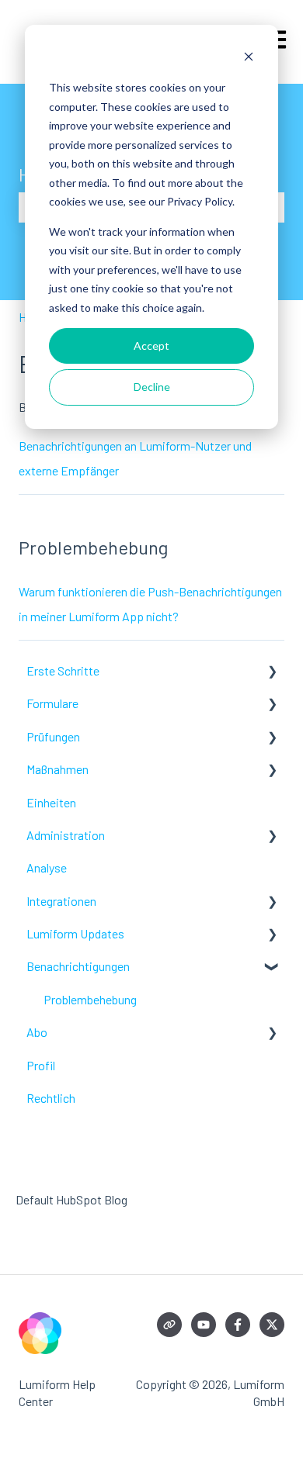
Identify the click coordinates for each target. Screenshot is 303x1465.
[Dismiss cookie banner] (248, 58)
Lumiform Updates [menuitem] (75, 933)
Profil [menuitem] (40, 1065)
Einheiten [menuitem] (51, 802)
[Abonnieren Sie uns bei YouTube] (203, 1324)
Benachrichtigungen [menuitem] (78, 966)
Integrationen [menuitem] (61, 900)
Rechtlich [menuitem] (50, 1097)
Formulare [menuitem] (52, 703)
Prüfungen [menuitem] (53, 736)
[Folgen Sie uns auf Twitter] (271, 1324)
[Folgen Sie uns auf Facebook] (237, 1324)
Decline (152, 386)
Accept (151, 345)
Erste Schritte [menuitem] (62, 670)
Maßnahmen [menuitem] (57, 769)
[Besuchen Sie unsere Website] (169, 1324)
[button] (271, 672)
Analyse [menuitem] (46, 867)
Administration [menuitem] (65, 835)
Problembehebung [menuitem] (90, 999)
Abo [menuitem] (36, 1031)
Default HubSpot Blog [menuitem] (71, 1199)
